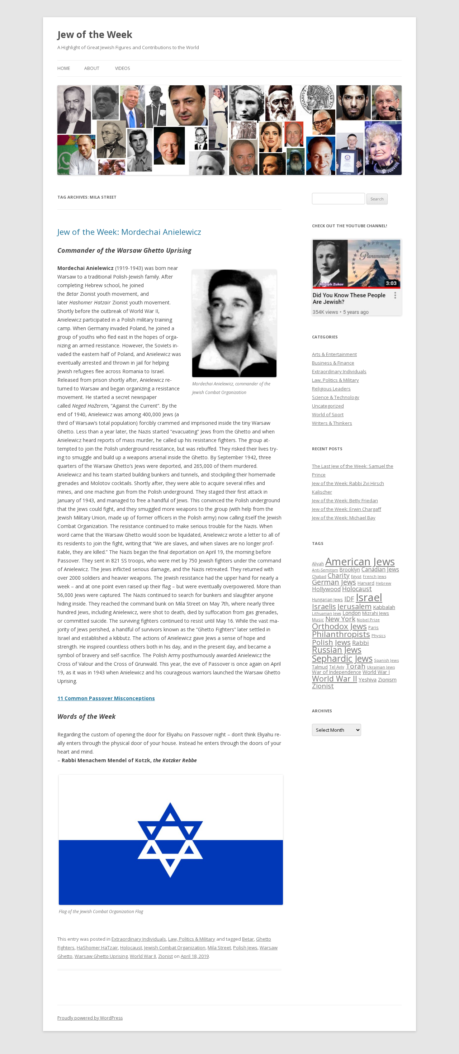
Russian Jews (336, 649)
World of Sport (328, 414)
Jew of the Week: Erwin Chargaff (346, 509)
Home (63, 68)
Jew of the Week (94, 34)
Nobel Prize (368, 619)
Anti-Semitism (325, 570)
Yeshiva (368, 679)
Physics (378, 635)
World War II (143, 956)
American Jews (360, 561)
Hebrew (383, 583)
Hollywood (326, 589)
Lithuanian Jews (326, 613)
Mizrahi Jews (375, 613)
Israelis (324, 606)
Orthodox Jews (339, 626)
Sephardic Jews (342, 658)
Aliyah (318, 563)
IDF (349, 598)
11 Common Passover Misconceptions (106, 698)
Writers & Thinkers (332, 423)
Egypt (356, 576)
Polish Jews (245, 947)
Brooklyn (350, 569)
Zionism (387, 679)
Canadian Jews (380, 569)
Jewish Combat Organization (174, 947)
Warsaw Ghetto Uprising (101, 956)
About (91, 68)
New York (340, 618)
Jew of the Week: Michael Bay (343, 517)
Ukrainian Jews (381, 667)
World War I (376, 672)
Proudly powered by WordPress (90, 1018)
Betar (248, 939)
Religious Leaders (331, 388)
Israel (369, 597)
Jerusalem (354, 606)
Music (318, 619)
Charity (339, 575)
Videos (122, 68)
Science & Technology (335, 397)
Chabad (319, 576)
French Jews (374, 576)
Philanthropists (341, 634)
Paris (373, 627)
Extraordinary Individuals (139, 939)
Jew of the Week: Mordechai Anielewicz (129, 231)
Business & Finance (333, 363)
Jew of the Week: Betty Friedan (345, 500)
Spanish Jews (386, 660)
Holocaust (131, 947)
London (351, 612)
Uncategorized (328, 406)
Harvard (366, 583)
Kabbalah (384, 607)
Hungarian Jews (327, 599)
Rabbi (360, 642)
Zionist (165, 956)
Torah (355, 666)
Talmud (320, 667)
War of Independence (336, 672)
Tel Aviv (336, 667)
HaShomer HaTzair (97, 947)
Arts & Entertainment (334, 354)
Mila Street (219, 947)
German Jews (334, 582)
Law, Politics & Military (191, 939)
